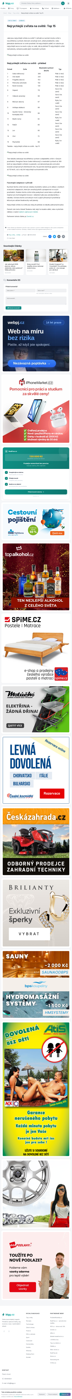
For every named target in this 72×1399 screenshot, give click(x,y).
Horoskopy (35, 8)
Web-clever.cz (54, 1349)
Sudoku (28, 1347)
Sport (27, 1337)
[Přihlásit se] (68, 3)
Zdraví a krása (30, 1327)
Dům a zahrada (30, 1334)
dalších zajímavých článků (28, 212)
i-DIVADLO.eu (54, 1339)
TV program (23, 8)
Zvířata (21, 20)
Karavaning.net (54, 1359)
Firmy (12, 8)
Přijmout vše (65, 1394)
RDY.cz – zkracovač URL (57, 1326)
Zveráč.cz (30, 216)
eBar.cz (52, 1333)
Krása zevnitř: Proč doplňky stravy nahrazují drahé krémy (35, 266)
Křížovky (28, 1351)
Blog (9, 13)
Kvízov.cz (53, 1356)
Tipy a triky (16, 13)
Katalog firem (30, 1354)
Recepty (28, 1321)
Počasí (47, 8)
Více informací (18, 1396)
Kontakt (28, 1357)
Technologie (30, 1324)
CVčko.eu (53, 1363)
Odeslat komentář (14, 308)
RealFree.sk (53, 1353)
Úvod (5, 13)
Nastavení (42, 1394)
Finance (28, 1331)
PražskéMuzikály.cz (56, 1317)
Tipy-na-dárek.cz (55, 1343)
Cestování (29, 1341)
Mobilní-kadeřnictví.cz (57, 1336)
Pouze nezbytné (52, 1394)
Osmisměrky (30, 1344)
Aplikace (56, 8)
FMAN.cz (53, 1346)
